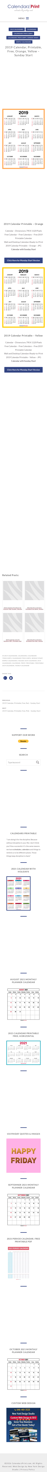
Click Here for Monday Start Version (23, 260)
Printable (30, 663)
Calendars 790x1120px (23, 33)
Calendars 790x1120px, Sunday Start (23, 38)
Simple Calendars (23, 42)
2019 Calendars (16, 29)
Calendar (16, 663)
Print (23, 663)
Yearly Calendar (22, 665)
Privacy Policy (28, 1469)
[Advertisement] (23, 85)
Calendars (31, 29)
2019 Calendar (31, 661)
